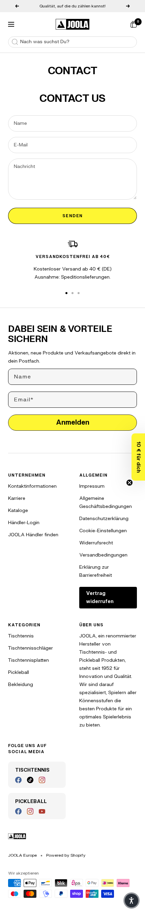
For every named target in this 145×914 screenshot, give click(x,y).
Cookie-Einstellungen (103, 531)
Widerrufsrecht (96, 543)
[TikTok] (30, 780)
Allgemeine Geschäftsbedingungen (105, 502)
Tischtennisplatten (28, 660)
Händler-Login (23, 522)
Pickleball (18, 672)
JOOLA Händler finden (33, 535)
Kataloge (18, 510)
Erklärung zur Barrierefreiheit (95, 571)
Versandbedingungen (103, 555)
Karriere (16, 498)
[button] (138, 457)
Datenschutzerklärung (103, 518)
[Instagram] (42, 780)
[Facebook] (18, 780)
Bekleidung (20, 684)
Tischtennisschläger (30, 648)
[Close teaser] (129, 482)
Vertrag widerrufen (100, 597)
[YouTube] (42, 811)
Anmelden (72, 422)
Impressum (92, 486)
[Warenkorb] (133, 24)
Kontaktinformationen (32, 486)
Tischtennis (21, 636)
